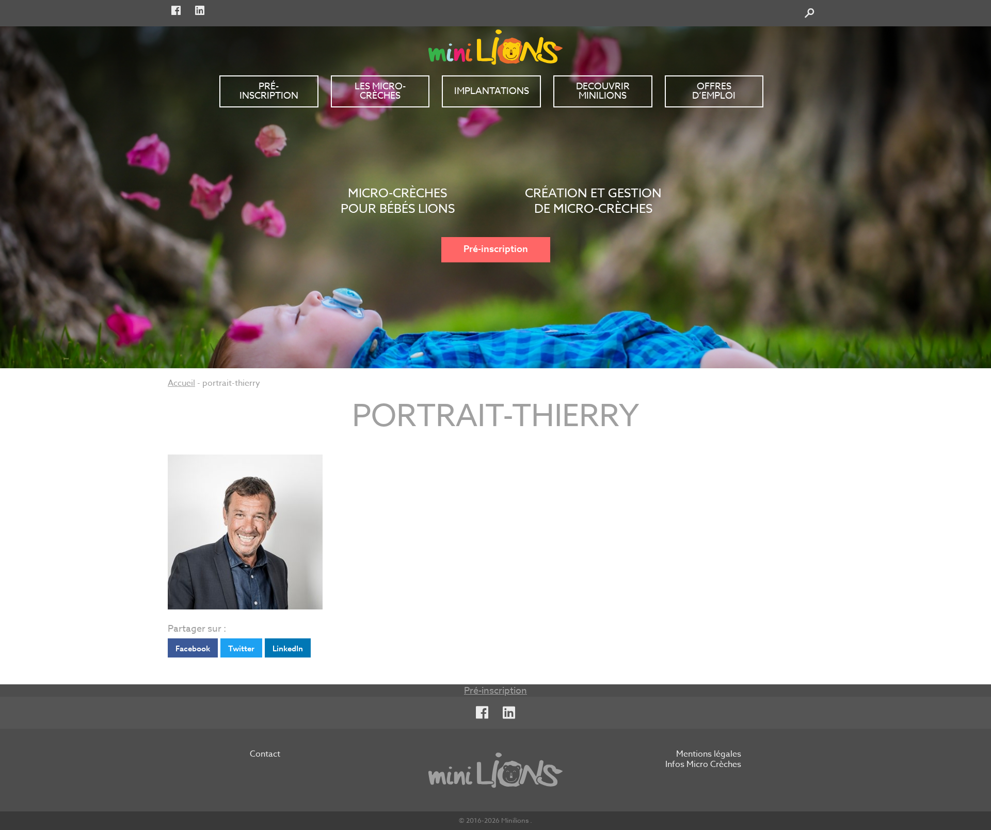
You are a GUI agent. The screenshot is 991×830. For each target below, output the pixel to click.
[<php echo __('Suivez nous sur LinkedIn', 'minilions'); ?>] (199, 11)
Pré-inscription (495, 249)
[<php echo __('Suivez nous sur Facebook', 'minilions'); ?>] (176, 11)
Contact (265, 754)
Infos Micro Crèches (703, 765)
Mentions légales (708, 754)
